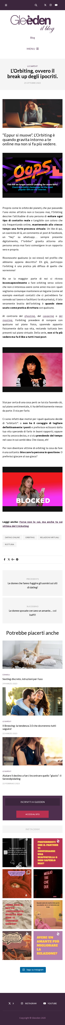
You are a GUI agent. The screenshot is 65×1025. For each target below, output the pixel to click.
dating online (12, 537)
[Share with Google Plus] (13, 559)
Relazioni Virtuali (49, 537)
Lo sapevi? (32, 66)
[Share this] (4, 559)
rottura (9, 544)
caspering (48, 316)
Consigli (6, 675)
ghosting (29, 316)
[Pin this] (17, 559)
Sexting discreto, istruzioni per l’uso (22, 678)
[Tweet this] (9, 559)
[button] (32, 814)
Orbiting (30, 537)
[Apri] (17, 852)
